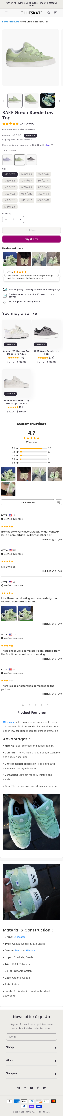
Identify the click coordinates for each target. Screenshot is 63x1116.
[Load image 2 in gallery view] (31, 100)
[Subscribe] (53, 1036)
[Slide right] (59, 101)
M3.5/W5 (11, 175)
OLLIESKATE (26, 1112)
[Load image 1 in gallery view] (14, 100)
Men (17, 950)
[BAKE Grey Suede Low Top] (31, 160)
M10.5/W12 (44, 201)
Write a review (27, 502)
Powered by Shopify (41, 1112)
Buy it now (31, 239)
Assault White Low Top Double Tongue (16, 352)
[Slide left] (3, 101)
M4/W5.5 (27, 175)
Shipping (6, 140)
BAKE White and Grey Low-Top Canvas (17, 402)
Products (14, 21)
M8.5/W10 (27, 194)
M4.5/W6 (44, 175)
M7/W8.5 (27, 188)
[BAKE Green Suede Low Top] (19, 160)
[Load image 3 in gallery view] (47, 100)
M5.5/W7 (28, 181)
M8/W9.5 (11, 194)
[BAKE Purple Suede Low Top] (7, 160)
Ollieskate (9, 722)
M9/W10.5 (44, 194)
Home (5, 21)
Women (30, 950)
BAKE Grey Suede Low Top (46, 352)
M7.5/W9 (44, 188)
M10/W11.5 (27, 201)
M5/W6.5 (11, 181)
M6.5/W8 (11, 188)
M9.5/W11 (11, 201)
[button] (6, 13)
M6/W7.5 (44, 181)
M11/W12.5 (11, 207)
